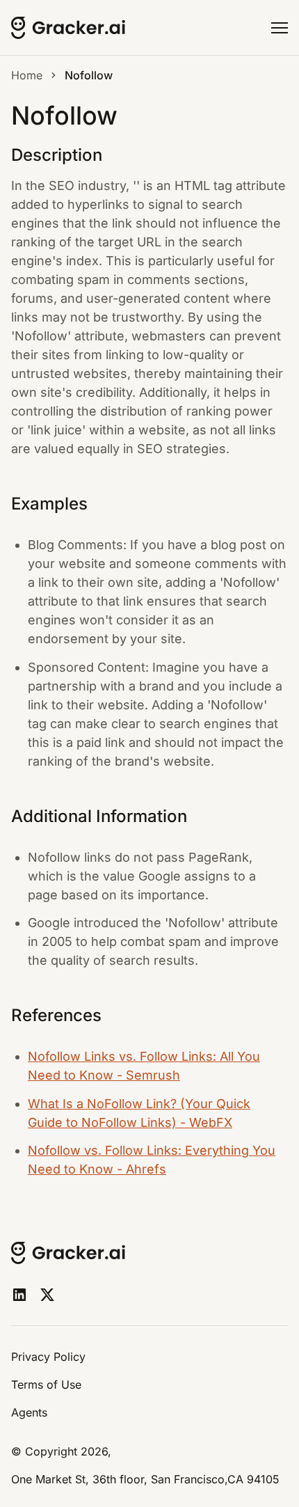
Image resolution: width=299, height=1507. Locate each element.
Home (26, 75)
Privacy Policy (48, 1357)
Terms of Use (46, 1384)
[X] (47, 1294)
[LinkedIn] (19, 1294)
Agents (29, 1412)
